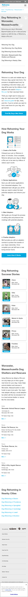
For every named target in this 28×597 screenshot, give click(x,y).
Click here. (18, 1)
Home (2, 9)
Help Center (4, 544)
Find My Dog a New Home (14, 113)
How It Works (5, 534)
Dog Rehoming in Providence (11, 502)
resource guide (9, 100)
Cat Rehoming (5, 561)
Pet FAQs (4, 566)
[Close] (26, 584)
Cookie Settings (14, 594)
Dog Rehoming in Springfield (11, 505)
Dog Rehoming (9, 9)
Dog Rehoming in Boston (10, 498)
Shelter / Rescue (5, 571)
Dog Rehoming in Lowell (10, 512)
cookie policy (8, 590)
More (3, 419)
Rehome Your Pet (5, 539)
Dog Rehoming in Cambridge (11, 509)
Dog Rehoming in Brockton (10, 516)
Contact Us (4, 577)
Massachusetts (18, 9)
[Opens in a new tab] (13, 529)
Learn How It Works (14, 255)
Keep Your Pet (5, 550)
